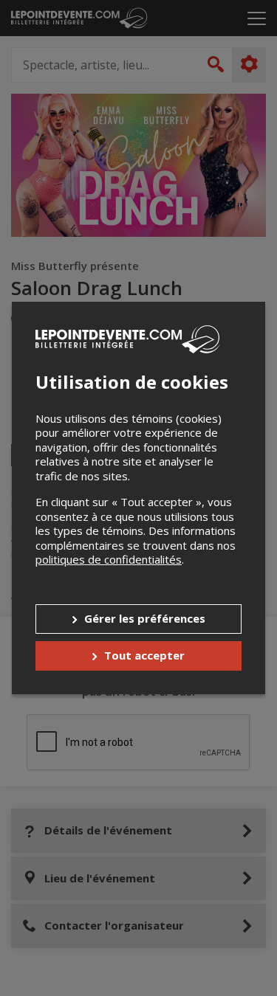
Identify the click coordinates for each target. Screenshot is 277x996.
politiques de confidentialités (108, 559)
